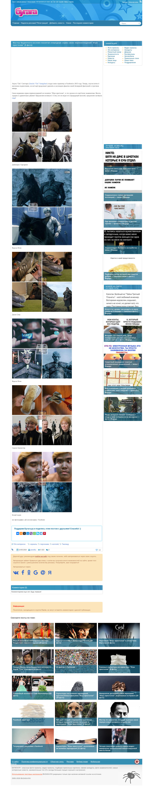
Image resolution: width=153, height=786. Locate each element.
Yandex (71, 1)
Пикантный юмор (114, 52)
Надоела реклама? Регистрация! (34, 23)
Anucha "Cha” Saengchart (38, 84)
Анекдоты (128, 50)
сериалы (33, 544)
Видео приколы (130, 48)
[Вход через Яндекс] (51, 574)
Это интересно (19, 544)
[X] (24, 533)
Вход (13, 1)
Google (61, 1)
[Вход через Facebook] (24, 574)
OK (57, 1)
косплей (55, 544)
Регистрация (31, 1)
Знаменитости (113, 54)
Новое (68, 23)
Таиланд (65, 544)
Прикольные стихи (131, 58)
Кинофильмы (129, 54)
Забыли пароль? (21, 1)
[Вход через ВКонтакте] (17, 574)
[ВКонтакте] (17, 533)
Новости (111, 58)
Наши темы (128, 60)
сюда (13, 98)
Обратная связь (133, 2)
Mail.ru (66, 1)
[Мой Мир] (27, 533)
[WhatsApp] (34, 533)
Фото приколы (113, 48)
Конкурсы (111, 62)
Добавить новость (56, 23)
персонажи (44, 544)
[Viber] (31, 533)
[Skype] (37, 533)
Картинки (111, 56)
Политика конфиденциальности (34, 762)
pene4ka (33, 550)
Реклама (125, 2)
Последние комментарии (83, 23)
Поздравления (130, 62)
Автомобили (129, 56)
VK (51, 1)
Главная (16, 23)
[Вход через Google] (37, 574)
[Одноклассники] (21, 533)
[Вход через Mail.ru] (44, 574)
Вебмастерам (82, 762)
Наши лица (112, 60)
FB (54, 1)
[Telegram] (41, 533)
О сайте (15, 762)
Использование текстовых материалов (27, 774)
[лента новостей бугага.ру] (141, 2)
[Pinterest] (44, 533)
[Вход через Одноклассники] (30, 574)
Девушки (127, 52)
